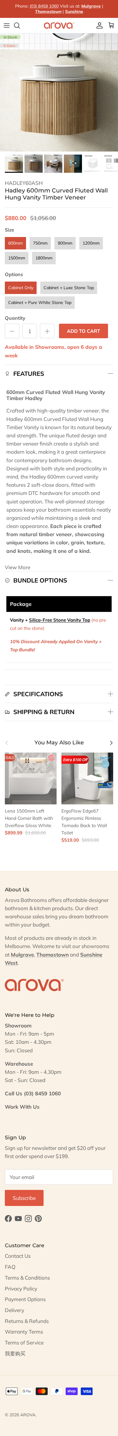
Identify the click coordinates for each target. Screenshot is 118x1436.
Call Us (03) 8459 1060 (33, 1093)
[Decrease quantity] (12, 331)
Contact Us (18, 1256)
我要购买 (15, 1353)
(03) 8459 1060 (44, 6)
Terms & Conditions (27, 1277)
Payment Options (25, 1299)
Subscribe (24, 1198)
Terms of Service (24, 1342)
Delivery (14, 1310)
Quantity (15, 318)
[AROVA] (59, 25)
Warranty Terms (24, 1331)
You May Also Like (59, 742)
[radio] (15, 243)
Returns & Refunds (27, 1321)
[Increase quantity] (47, 331)
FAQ (10, 1267)
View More (17, 567)
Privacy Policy (21, 1288)
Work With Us (22, 1107)
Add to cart (83, 331)
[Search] (20, 25)
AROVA (27, 1415)
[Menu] (6, 25)
